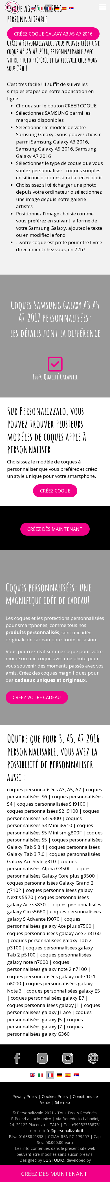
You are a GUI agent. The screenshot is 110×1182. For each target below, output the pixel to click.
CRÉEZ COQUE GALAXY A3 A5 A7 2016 (53, 34)
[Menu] (102, 7)
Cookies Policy (55, 1096)
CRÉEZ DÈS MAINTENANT (55, 529)
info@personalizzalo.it (63, 1130)
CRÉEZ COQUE (55, 491)
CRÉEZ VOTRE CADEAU (37, 697)
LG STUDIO (53, 1160)
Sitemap (62, 1102)
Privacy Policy (24, 1096)
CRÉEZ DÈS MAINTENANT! (55, 1173)
